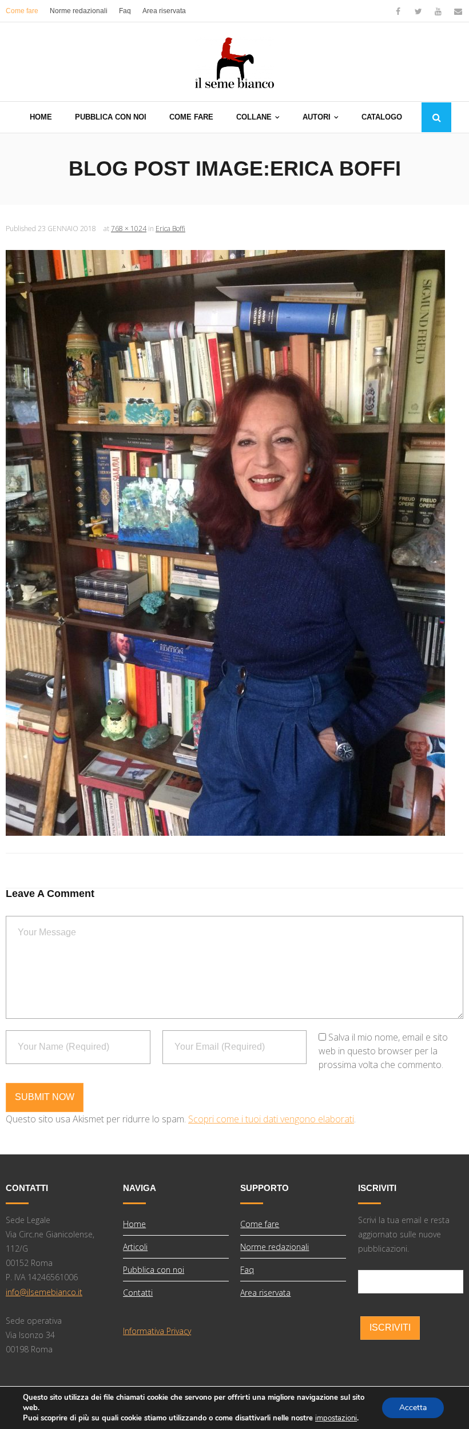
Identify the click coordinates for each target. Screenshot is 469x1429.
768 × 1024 (128, 228)
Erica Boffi (170, 228)
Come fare (22, 11)
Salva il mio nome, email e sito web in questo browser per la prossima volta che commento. (383, 1051)
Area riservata (164, 11)
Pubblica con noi (153, 1269)
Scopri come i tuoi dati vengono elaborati (271, 1119)
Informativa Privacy (157, 1330)
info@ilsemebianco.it (44, 1292)
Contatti (138, 1292)
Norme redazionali (79, 11)
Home (134, 1223)
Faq (125, 11)
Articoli (135, 1246)
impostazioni (336, 1418)
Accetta (413, 1407)
